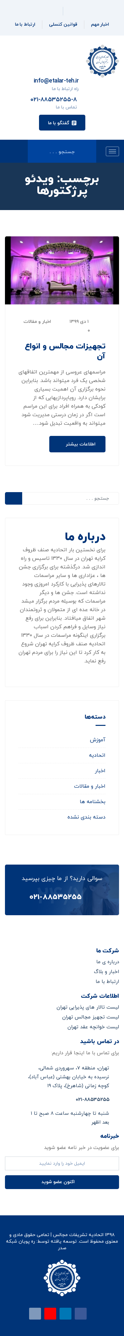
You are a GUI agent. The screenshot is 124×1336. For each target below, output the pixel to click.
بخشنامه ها (92, 801)
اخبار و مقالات (37, 322)
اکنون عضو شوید (58, 1182)
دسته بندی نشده (86, 817)
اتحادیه (97, 755)
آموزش (97, 740)
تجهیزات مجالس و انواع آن (65, 351)
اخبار (100, 771)
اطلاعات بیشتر (80, 444)
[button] (62, 123)
